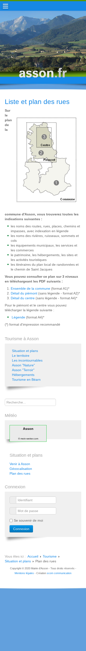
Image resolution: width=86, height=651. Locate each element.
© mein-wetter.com (28, 438)
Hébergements (23, 375)
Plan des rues (20, 473)
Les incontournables (27, 360)
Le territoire (20, 355)
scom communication (59, 573)
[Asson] (43, 75)
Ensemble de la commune (30, 288)
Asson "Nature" (23, 365)
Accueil (32, 556)
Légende (18, 317)
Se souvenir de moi (28, 520)
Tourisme (50, 556)
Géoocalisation (21, 469)
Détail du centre (23, 298)
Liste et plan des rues (37, 101)
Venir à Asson (20, 464)
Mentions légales (24, 573)
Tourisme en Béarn (26, 379)
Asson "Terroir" (23, 370)
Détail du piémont (24, 293)
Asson (28, 429)
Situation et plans (25, 351)
